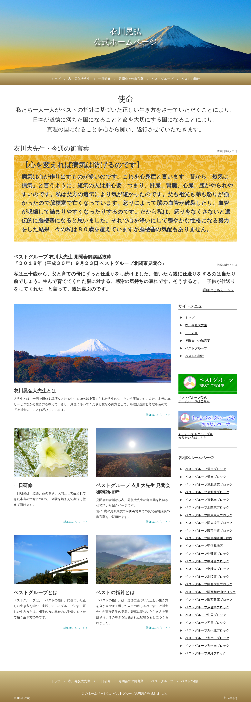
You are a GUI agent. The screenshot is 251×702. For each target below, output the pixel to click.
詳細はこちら (213, 290)
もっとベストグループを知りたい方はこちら (195, 436)
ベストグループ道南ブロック (205, 477)
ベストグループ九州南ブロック (207, 645)
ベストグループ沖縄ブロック (205, 653)
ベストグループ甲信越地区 (204, 546)
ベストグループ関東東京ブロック (208, 515)
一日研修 (104, 79)
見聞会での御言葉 (131, 79)
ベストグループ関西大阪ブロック (208, 584)
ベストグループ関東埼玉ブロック (208, 523)
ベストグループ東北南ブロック (207, 500)
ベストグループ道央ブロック (205, 469)
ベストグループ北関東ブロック (207, 507)
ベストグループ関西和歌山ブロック (210, 592)
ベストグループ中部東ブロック (207, 553)
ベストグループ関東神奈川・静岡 (208, 538)
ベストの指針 (190, 79)
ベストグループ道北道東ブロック (208, 484)
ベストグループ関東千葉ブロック (208, 530)
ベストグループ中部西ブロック (207, 561)
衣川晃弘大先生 (79, 79)
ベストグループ (162, 79)
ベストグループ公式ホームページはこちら (194, 399)
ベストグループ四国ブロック (205, 623)
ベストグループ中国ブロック (205, 615)
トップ (55, 79)
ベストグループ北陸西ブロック (207, 576)
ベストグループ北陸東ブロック (207, 569)
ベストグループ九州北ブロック (207, 630)
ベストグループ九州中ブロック (207, 638)
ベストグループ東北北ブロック (207, 492)
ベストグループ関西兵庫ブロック (208, 599)
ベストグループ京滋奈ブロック (207, 607)
